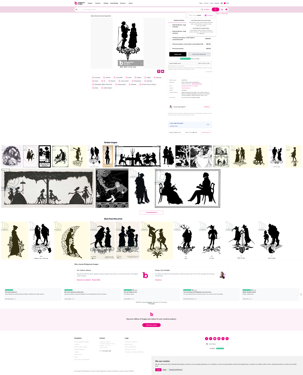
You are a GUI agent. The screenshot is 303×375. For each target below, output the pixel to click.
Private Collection (186, 88)
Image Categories (79, 349)
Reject (164, 369)
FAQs (75, 357)
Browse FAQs (96, 280)
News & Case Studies (80, 347)
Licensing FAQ (209, 71)
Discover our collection (84, 280)
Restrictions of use (130, 349)
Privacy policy (129, 344)
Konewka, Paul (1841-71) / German (190, 85)
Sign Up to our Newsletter (81, 359)
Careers (76, 352)
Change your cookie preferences (134, 352)
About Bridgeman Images (81, 342)
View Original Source (197, 83)
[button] (190, 125)
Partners (76, 344)
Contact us (206, 106)
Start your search (151, 325)
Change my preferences (175, 369)
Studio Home (78, 354)
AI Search (207, 9)
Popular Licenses (179, 20)
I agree (158, 369)
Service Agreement (130, 347)
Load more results (151, 212)
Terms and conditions (131, 342)
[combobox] (151, 9)
